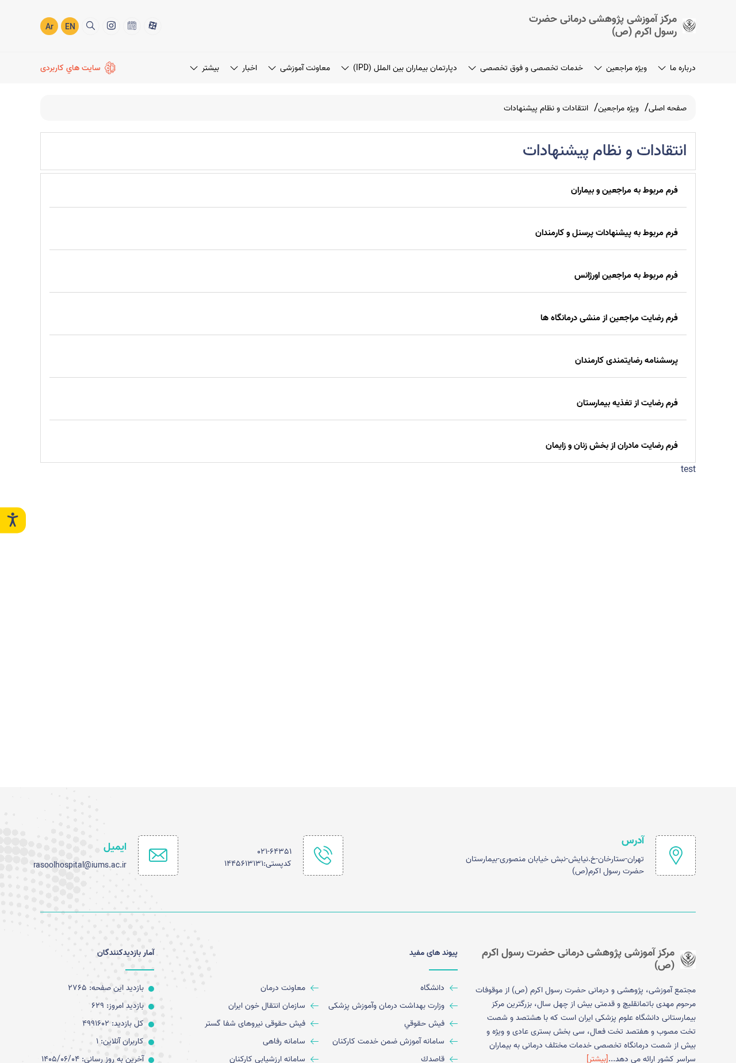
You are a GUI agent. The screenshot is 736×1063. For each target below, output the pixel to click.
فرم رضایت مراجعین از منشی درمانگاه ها (609, 318)
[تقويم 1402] (132, 26)
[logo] (601, 25)
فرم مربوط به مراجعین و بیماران (624, 190)
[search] (90, 26)
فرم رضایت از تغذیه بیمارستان (627, 403)
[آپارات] (153, 26)
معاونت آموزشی (305, 68)
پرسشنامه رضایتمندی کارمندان (626, 360)
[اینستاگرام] (111, 26)
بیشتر (210, 68)
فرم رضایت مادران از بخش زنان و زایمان (612, 445)
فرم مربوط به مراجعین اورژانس (626, 275)
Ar (49, 27)
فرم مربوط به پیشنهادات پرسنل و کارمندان (606, 233)
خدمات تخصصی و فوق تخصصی (531, 68)
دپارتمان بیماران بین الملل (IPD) (405, 68)
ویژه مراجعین (626, 68)
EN (70, 27)
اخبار (249, 68)
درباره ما (683, 68)
